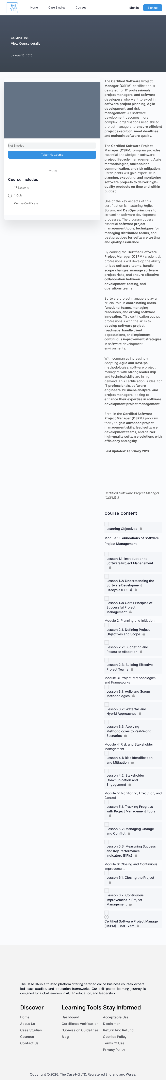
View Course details (26, 43)
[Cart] (122, 7)
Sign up (153, 7)
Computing (20, 38)
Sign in (134, 7)
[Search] (111, 7)
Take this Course (52, 154)
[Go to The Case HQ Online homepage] (12, 7)
